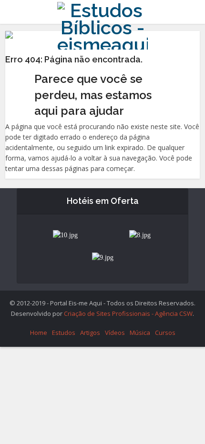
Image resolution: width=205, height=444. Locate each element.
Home (38, 332)
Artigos (90, 332)
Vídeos (115, 332)
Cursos (165, 332)
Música (140, 332)
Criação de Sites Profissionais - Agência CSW (128, 313)
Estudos (63, 332)
